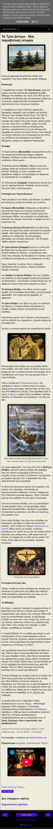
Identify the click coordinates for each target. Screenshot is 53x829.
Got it (35, 22)
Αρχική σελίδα (26, 815)
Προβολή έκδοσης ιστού (26, 820)
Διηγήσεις (21, 743)
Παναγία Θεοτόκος (29, 383)
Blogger (29, 825)
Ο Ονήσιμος (40, 709)
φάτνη (12, 394)
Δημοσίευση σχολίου (14, 804)
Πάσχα (44, 743)
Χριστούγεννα (33, 743)
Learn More (22, 22)
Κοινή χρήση (7, 791)
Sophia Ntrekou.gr (38, 737)
